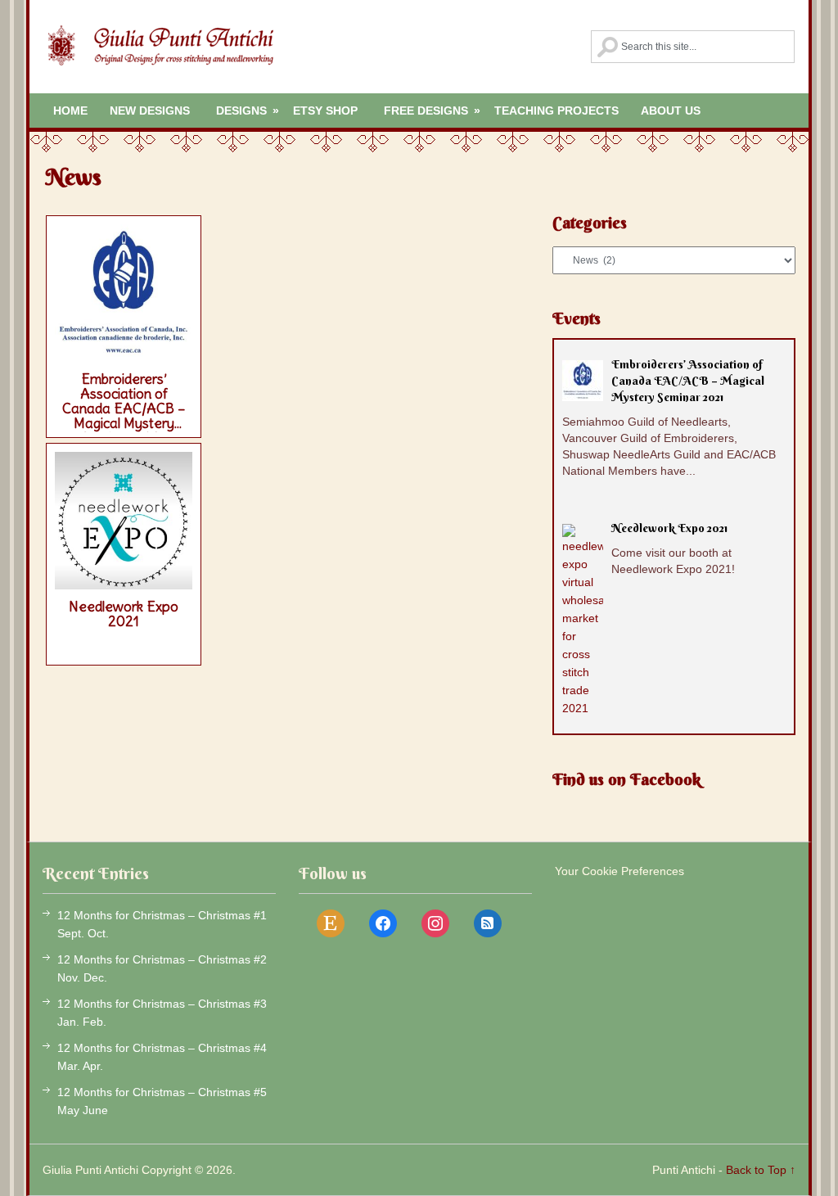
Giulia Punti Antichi (160, 57)
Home (70, 110)
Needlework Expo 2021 (123, 614)
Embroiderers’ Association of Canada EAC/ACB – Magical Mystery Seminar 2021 (124, 401)
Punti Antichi (683, 1169)
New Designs (150, 110)
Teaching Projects (556, 110)
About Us (671, 110)
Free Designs (432, 110)
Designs (247, 110)
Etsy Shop (325, 110)
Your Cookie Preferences (619, 871)
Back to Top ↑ (760, 1169)
